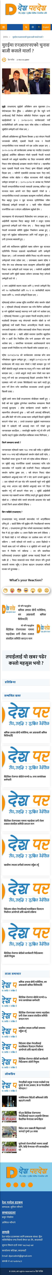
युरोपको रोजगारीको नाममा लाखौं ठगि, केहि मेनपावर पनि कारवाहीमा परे (34, 1147)
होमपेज (5, 37)
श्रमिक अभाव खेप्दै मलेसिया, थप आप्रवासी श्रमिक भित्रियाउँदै (25, 734)
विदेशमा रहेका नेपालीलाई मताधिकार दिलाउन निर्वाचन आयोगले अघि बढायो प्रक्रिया (24, 910)
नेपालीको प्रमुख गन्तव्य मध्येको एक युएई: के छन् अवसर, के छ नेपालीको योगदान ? (34, 1085)
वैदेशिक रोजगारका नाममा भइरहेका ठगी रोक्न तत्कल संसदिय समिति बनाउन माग (24, 822)
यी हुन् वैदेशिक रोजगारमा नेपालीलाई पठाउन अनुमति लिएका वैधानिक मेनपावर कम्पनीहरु (34, 1116)
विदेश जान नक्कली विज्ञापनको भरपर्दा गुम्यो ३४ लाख (32, 1130)
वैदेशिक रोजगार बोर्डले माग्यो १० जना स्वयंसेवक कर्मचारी (25, 778)
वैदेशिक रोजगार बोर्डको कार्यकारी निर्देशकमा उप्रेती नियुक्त (23, 954)
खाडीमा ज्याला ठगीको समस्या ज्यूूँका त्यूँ (21, 865)
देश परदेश (11, 59)
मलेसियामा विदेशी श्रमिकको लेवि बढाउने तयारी (33, 1099)
